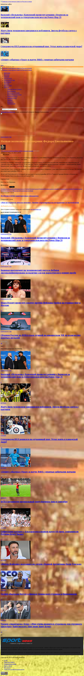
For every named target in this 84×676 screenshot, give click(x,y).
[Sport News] (16, 1)
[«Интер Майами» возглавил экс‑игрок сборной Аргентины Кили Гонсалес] (16, 558)
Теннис (6, 84)
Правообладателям (10, 664)
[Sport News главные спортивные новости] (17, 644)
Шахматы (10, 102)
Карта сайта (8, 666)
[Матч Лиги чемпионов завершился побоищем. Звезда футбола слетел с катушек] (5, 27)
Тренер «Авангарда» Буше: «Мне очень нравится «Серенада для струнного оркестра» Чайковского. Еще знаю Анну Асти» (41, 625)
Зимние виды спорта (14, 89)
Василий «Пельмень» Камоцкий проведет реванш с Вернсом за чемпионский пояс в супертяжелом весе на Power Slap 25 (34, 16)
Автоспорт (8, 86)
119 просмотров (6, 151)
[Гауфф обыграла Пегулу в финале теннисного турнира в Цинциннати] (16, 588)
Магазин (7, 73)
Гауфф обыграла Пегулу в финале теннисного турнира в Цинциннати (39, 594)
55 (1, 311)
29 (1, 570)
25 (1, 278)
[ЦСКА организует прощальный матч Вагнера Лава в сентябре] (16, 496)
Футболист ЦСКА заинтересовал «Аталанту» (20, 196)
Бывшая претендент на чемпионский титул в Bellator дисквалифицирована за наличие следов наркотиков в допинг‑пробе (38, 271)
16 (1, 447)
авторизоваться (36, 209)
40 (1, 343)
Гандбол (9, 100)
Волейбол (7, 82)
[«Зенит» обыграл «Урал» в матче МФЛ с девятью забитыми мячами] (5, 56)
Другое (6, 87)
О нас (5, 660)
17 (1, 540)
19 (1, 632)
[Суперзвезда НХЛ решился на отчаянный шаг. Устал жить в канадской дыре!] (5, 43)
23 (1, 600)
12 (1, 415)
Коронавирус (11, 91)
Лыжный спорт (12, 96)
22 (1, 477)
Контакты (7, 668)
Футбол (7, 75)
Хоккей (6, 77)
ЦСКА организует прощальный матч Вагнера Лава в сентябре (34, 501)
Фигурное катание (13, 93)
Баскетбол (8, 78)
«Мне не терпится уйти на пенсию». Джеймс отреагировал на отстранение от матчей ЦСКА (40, 203)
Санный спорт (12, 98)
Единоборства (9, 80)
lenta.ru (11, 185)
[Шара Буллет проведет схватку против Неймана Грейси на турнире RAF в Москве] (16, 297)
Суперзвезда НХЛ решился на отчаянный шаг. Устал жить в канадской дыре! (41, 46)
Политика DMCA (9, 662)
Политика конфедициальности (14, 669)
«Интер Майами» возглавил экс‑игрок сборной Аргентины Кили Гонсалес (41, 564)
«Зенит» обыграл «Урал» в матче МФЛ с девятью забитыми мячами (37, 59)
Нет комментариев (26, 151)
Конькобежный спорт (14, 95)
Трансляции (11, 104)
